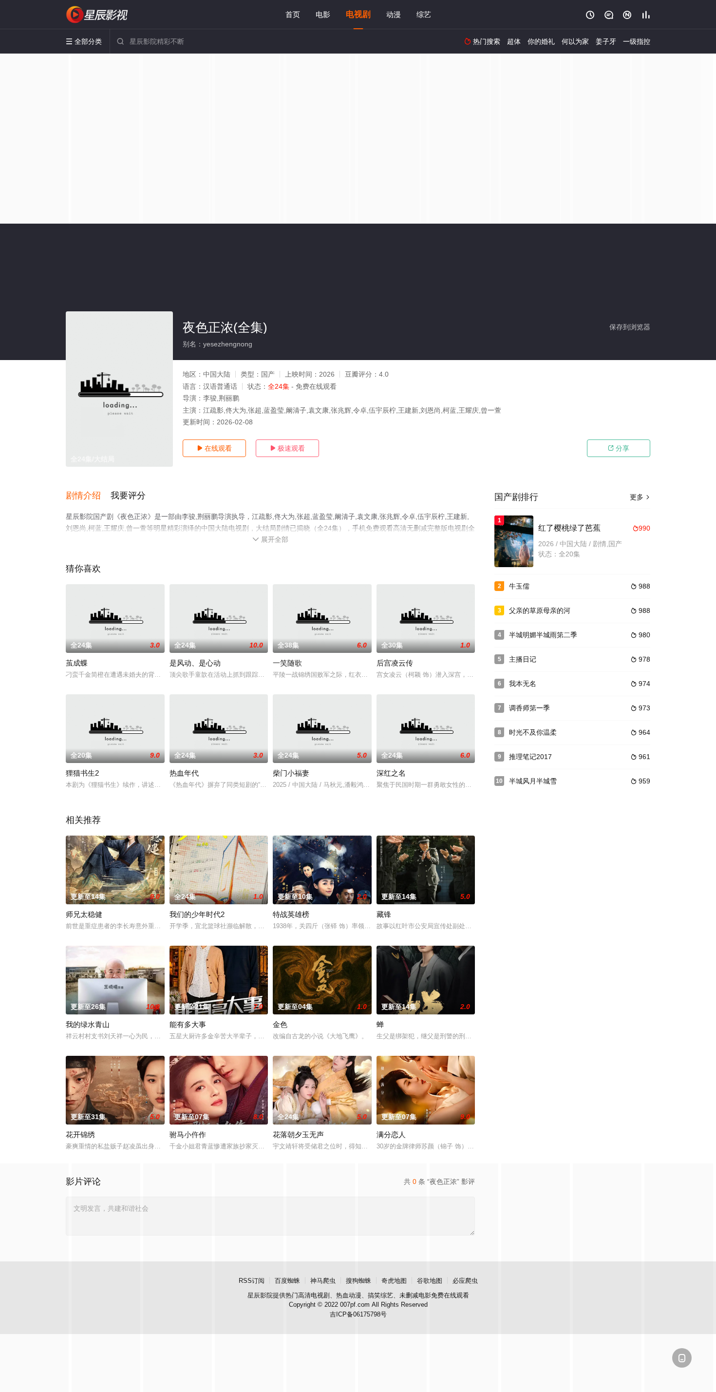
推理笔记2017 (530, 757)
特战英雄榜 (291, 914)
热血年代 (184, 773)
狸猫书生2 (82, 773)
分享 (618, 448)
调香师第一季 (529, 708)
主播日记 (522, 659)
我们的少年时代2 (197, 914)
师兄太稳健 (84, 914)
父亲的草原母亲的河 (539, 610)
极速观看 (287, 448)
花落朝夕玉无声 (298, 1134)
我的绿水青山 (88, 1024)
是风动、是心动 (195, 663)
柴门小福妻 (291, 773)
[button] (88, 496)
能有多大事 (188, 1024)
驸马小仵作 (188, 1134)
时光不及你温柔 (533, 732)
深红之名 (391, 773)
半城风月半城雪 (533, 781)
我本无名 (522, 683)
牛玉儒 (519, 586)
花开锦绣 (80, 1134)
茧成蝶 (77, 663)
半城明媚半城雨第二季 (543, 635)
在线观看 (214, 448)
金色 (280, 1024)
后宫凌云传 (395, 663)
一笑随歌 (287, 663)
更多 (640, 497)
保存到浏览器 (629, 327)
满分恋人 (391, 1134)
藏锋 (384, 914)
